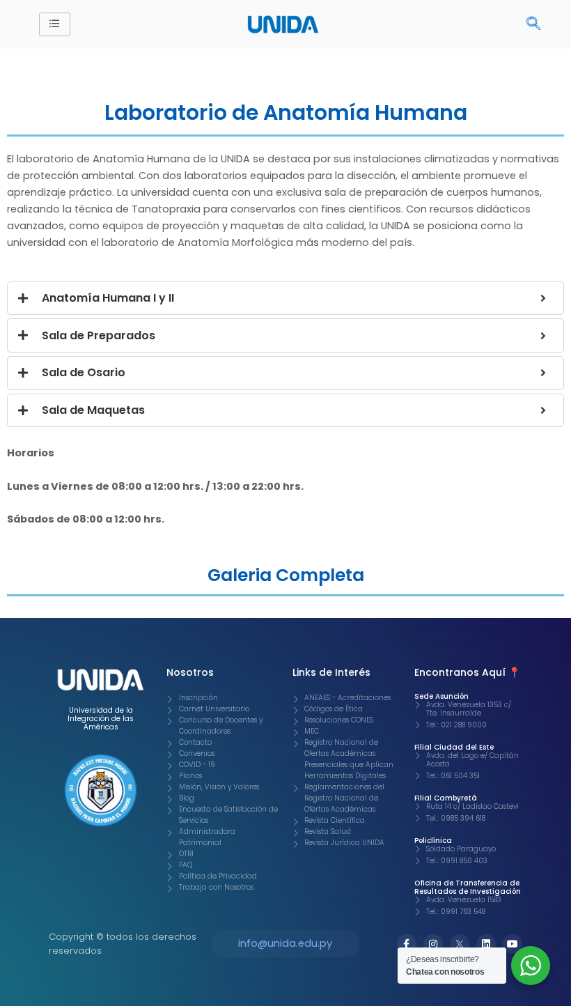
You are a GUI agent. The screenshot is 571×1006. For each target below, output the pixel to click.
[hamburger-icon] (54, 24)
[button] (533, 24)
